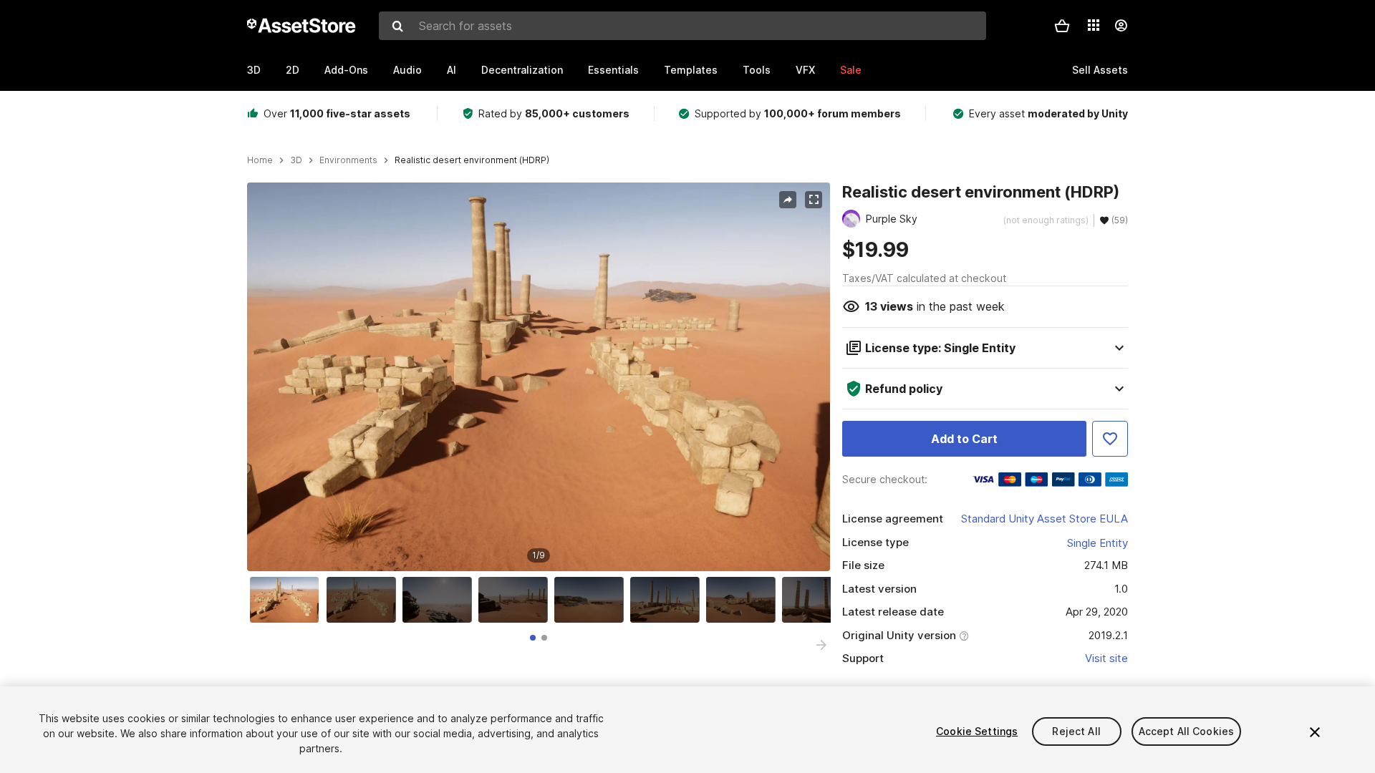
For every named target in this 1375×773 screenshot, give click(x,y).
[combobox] (682, 25)
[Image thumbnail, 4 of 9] (516, 600)
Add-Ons (346, 70)
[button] (1062, 25)
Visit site (1106, 658)
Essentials (613, 70)
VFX (805, 70)
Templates (691, 70)
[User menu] (1121, 26)
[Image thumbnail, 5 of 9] (592, 600)
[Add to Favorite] (1110, 439)
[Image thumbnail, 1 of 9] (288, 600)
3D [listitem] (296, 160)
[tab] (533, 638)
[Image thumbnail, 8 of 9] (820, 600)
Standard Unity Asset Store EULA (1044, 518)
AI (451, 70)
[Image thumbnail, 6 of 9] (668, 600)
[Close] (1314, 732)
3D (254, 70)
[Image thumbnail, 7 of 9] (744, 600)
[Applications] (1093, 25)
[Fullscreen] (813, 199)
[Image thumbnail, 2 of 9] (364, 600)
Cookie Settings (977, 731)
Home (260, 160)
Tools (757, 70)
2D (292, 70)
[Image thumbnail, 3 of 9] (440, 600)
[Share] (787, 199)
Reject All (1076, 731)
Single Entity (1097, 543)
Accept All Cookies (1187, 731)
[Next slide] (821, 645)
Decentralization (522, 70)
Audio (407, 70)
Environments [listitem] (348, 160)
